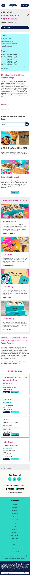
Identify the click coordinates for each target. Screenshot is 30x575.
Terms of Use (24, 567)
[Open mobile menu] (3, 5)
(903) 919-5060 (7, 383)
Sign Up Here (19, 492)
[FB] (10, 480)
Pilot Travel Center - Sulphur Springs (12, 17)
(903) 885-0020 (6, 39)
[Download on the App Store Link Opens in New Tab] (10, 489)
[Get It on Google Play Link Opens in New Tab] (20, 489)
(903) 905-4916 (7, 403)
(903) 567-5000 (7, 425)
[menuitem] (15, 504)
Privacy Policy (11, 570)
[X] (14, 480)
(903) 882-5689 (7, 448)
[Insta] (19, 480)
